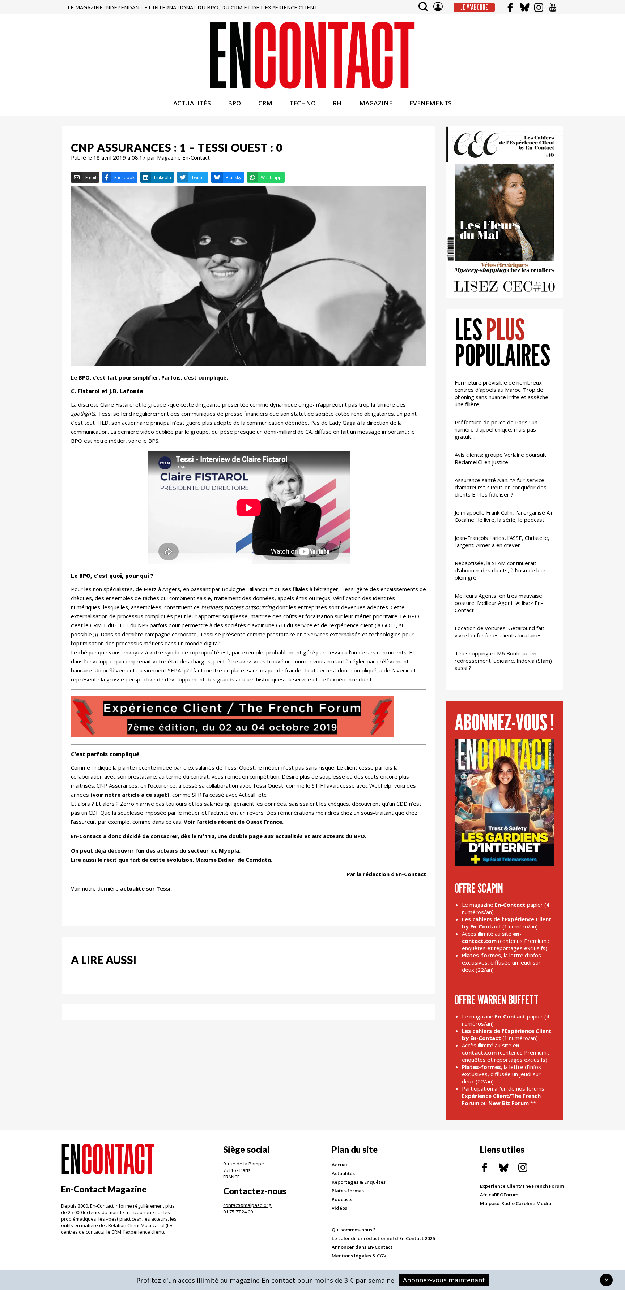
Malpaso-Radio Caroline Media (515, 1203)
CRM (265, 103)
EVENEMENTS (430, 103)
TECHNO (302, 103)
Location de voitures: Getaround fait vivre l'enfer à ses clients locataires (499, 631)
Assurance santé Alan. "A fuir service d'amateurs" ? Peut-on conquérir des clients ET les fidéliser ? (501, 487)
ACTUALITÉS (192, 103)
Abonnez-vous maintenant (444, 1280)
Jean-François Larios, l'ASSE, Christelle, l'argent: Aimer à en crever (502, 541)
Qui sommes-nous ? (354, 1229)
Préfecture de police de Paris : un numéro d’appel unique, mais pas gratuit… (496, 429)
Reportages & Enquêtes (359, 1182)
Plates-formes (348, 1190)
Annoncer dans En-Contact (362, 1247)
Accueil (340, 1164)
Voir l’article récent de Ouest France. (234, 821)
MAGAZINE (375, 103)
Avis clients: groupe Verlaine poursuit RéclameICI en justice (500, 458)
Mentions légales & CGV (359, 1255)
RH (337, 103)
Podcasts (342, 1199)
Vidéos (339, 1208)
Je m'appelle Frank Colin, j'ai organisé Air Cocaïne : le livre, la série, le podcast (504, 516)
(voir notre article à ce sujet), (130, 794)
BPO (234, 103)
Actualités (343, 1173)
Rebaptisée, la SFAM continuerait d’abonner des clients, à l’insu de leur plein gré (500, 570)
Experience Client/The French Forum (522, 1186)
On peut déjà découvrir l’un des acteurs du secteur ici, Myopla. (156, 850)
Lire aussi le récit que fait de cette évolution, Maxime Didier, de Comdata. (171, 859)
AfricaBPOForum (499, 1194)
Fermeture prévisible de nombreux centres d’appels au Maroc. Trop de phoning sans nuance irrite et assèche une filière (501, 393)
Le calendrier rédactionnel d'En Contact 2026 (383, 1238)
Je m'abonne (474, 7)
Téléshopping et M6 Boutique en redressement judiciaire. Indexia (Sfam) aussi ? (503, 660)
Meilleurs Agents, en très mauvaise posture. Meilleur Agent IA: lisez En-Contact (499, 603)
